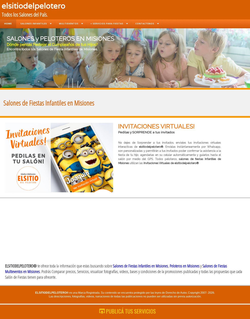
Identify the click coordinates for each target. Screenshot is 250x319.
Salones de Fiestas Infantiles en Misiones (140, 266)
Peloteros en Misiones (184, 266)
